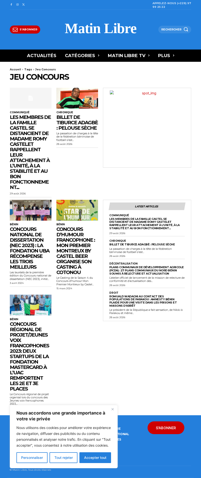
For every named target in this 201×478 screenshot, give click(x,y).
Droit (113, 292)
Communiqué (19, 112)
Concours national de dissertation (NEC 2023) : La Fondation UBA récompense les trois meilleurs (29, 248)
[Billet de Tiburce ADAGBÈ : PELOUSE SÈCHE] (77, 98)
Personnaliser (32, 457)
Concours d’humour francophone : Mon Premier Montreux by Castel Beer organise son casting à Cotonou (75, 250)
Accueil (15, 69)
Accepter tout (95, 457)
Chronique (64, 112)
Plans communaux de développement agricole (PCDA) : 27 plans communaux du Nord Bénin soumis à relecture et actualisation (146, 270)
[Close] (112, 409)
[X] (23, 5)
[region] (64, 436)
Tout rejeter (63, 457)
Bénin (14, 224)
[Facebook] (11, 5)
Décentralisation (123, 263)
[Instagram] (17, 5)
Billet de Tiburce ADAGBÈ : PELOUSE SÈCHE (77, 122)
